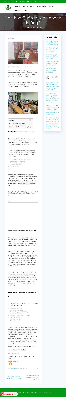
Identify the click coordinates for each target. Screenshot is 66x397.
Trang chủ (17, 6)
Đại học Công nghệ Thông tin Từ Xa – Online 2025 (51, 70)
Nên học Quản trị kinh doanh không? (19, 123)
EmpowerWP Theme (45, 393)
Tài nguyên (17, 10)
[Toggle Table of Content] (29, 120)
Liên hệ (25, 10)
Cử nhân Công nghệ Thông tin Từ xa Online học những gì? (52, 56)
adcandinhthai (13, 368)
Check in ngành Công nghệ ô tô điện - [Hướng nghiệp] (52, 107)
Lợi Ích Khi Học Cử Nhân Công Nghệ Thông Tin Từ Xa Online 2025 (52, 63)
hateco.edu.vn (17, 353)
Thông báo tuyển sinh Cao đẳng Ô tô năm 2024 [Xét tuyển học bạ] (52, 84)
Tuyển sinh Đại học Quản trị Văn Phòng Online (52, 100)
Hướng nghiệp (41, 6)
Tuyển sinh (51, 6)
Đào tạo (32, 6)
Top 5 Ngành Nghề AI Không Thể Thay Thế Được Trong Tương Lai (52, 42)
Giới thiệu (25, 6)
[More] (10, 363)
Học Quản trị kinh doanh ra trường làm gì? (20, 127)
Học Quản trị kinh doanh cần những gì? (20, 125)
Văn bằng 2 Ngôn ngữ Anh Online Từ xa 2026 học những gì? (52, 49)
